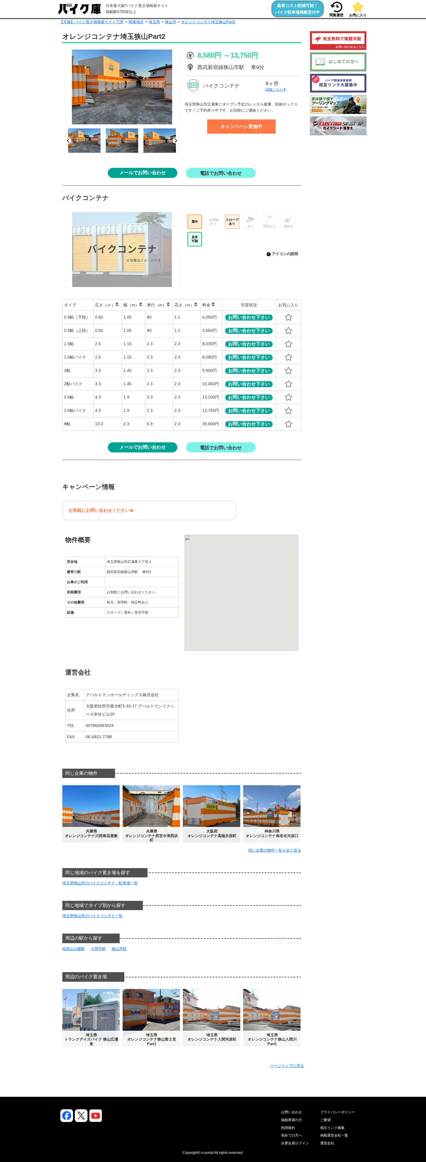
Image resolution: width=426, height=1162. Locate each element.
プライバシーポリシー (337, 1112)
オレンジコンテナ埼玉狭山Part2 (208, 22)
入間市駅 (98, 949)
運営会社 (327, 1143)
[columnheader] (78, 304)
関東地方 (136, 22)
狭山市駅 (119, 949)
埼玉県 (154, 22)
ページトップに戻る (287, 1065)
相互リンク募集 (332, 1128)
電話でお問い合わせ (221, 173)
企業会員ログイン (295, 1143)
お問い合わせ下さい (249, 317)
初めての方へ (291, 1135)
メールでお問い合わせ (142, 172)
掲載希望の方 (291, 1120)
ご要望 (325, 1120)
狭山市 (170, 22)
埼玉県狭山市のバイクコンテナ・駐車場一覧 (100, 883)
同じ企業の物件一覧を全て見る (274, 850)
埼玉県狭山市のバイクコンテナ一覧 (92, 916)
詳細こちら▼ (275, 90)
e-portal (207, 1153)
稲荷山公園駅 (73, 949)
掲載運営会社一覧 (334, 1135)
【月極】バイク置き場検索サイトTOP (91, 22)
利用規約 (288, 1128)
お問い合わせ (291, 1112)
